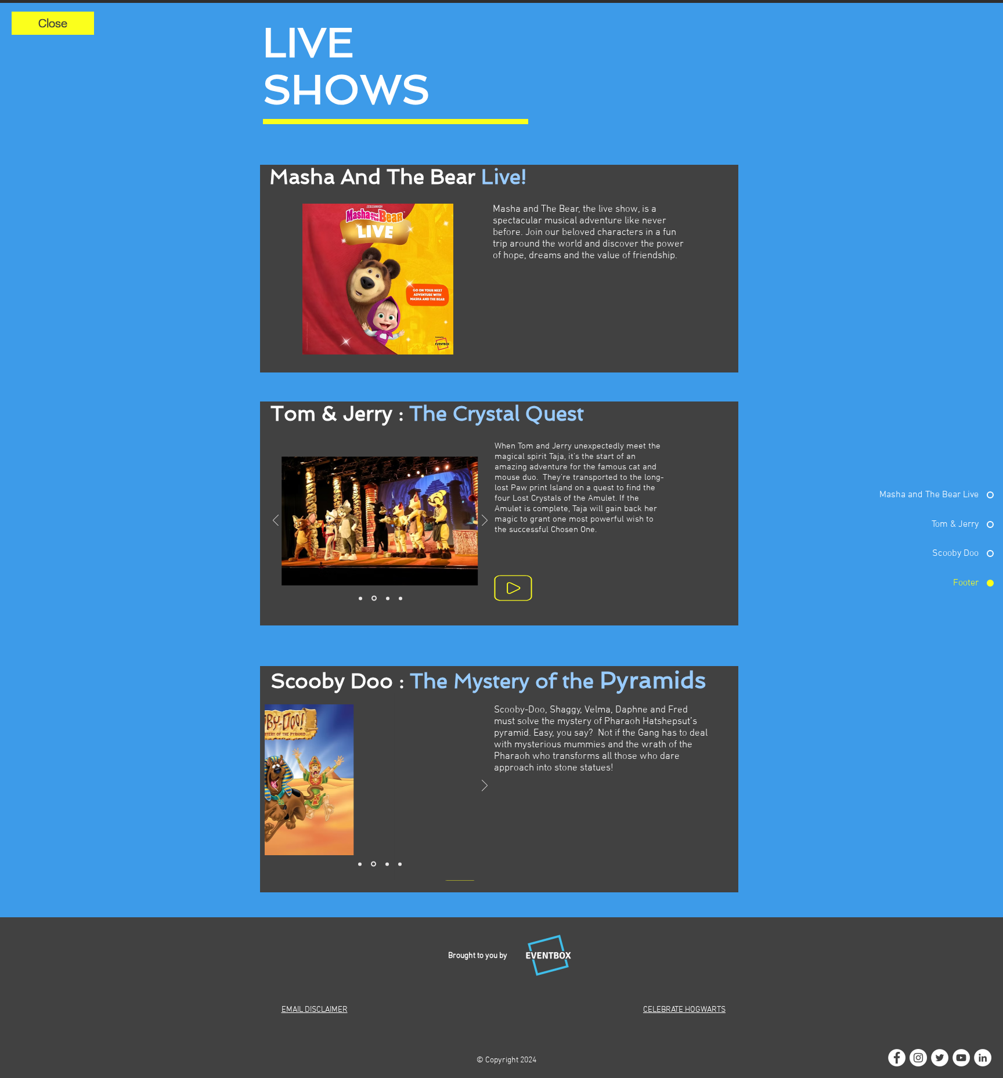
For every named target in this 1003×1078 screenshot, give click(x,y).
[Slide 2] (374, 598)
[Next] (485, 521)
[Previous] (276, 521)
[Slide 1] (360, 598)
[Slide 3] (387, 598)
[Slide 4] (400, 598)
